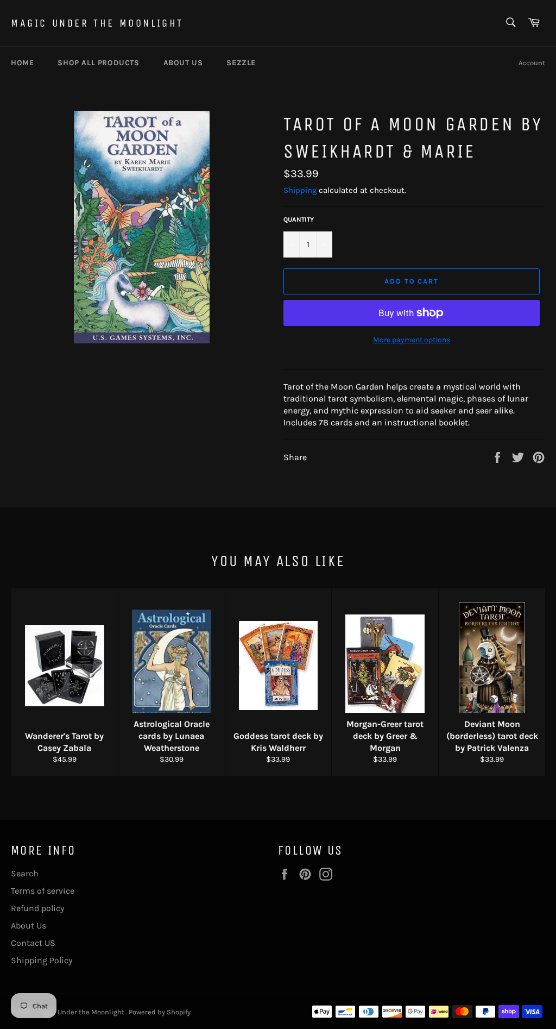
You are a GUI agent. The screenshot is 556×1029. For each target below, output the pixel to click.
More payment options (411, 339)
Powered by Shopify (160, 1012)
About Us (28, 925)
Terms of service (42, 891)
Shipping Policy (41, 960)
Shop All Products (98, 62)
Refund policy (37, 908)
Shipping (300, 190)
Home (22, 62)
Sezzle (241, 62)
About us (183, 62)
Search (25, 873)
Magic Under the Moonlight (97, 23)
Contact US (33, 943)
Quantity (298, 219)
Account (532, 63)
